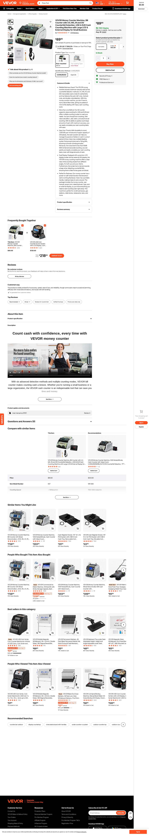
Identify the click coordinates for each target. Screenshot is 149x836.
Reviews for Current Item (42, 302)
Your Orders (12, 817)
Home (9, 14)
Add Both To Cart (57, 255)
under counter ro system (80, 724)
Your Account (12, 820)
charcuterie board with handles (56, 724)
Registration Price (67, 823)
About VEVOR (66, 811)
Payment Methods (14, 826)
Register (141, 427)
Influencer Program (41, 823)
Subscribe (120, 813)
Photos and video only (74, 302)
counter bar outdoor (16, 724)
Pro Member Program (42, 817)
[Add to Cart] (27, 528)
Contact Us (11, 811)
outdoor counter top (99, 724)
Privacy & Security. (81, 832)
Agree (138, 832)
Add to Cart (110, 70)
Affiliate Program (40, 820)
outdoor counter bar (118, 724)
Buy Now (110, 64)
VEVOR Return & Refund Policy (17, 814)
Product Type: (60, 52)
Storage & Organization (19, 14)
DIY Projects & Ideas (41, 826)
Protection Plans (40, 811)
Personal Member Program (43, 814)
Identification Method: (62, 71)
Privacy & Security (67, 817)
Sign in (141, 422)
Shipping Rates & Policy (15, 823)
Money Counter (43, 14)
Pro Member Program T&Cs (71, 820)
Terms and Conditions (69, 814)
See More (66, 497)
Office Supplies (32, 14)
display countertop (34, 724)
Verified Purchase (58, 302)
